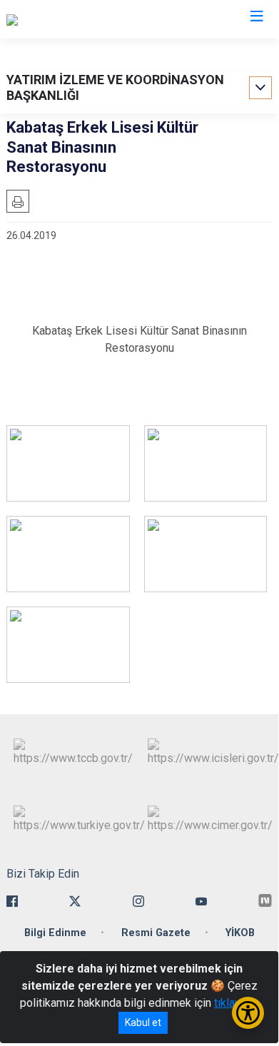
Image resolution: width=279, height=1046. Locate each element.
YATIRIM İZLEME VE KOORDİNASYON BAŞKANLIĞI (115, 87)
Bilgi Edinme (55, 933)
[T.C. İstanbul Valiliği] (53, 19)
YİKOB (240, 933)
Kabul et (143, 1022)
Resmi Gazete (156, 933)
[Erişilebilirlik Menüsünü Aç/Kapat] (248, 1013)
